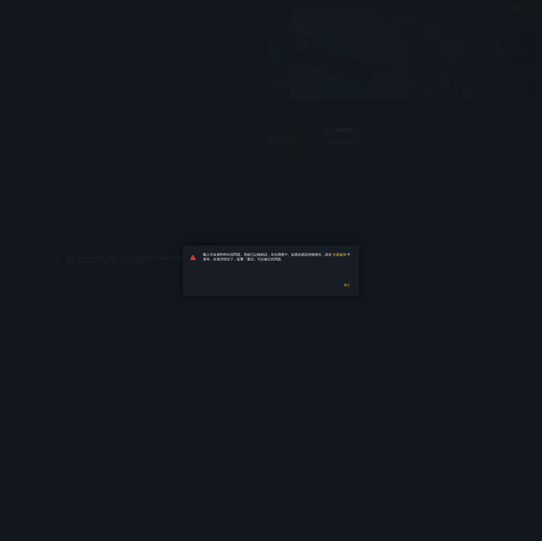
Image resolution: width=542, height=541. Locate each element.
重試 (347, 285)
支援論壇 (339, 254)
